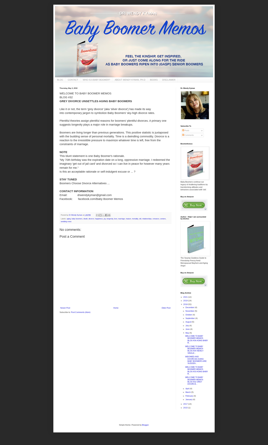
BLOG (60, 80)
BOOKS (154, 80)
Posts (186, 130)
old (140, 219)
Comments (189, 135)
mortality (135, 219)
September (190, 318)
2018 (185, 304)
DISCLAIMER (168, 80)
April (187, 389)
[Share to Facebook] (106, 215)
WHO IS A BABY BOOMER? (96, 80)
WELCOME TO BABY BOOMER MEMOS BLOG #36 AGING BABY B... (196, 339)
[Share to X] (103, 215)
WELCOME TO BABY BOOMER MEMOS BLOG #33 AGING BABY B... (196, 370)
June (187, 329)
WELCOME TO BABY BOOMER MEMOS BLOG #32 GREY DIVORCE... (194, 380)
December (190, 307)
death (85, 219)
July (187, 326)
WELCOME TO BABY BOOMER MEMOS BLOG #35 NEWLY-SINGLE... (194, 349)
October (189, 315)
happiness (99, 219)
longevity (110, 219)
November (190, 311)
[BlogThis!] (100, 215)
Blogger (145, 425)
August (188, 322)
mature (128, 219)
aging (69, 219)
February (189, 396)
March (188, 392)
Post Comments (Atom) (80, 312)
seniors (163, 219)
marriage (121, 219)
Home (115, 308)
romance (156, 219)
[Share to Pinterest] (109, 215)
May (187, 333)
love (115, 219)
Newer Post (65, 308)
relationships (147, 219)
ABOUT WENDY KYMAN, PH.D (130, 80)
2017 (185, 404)
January (189, 399)
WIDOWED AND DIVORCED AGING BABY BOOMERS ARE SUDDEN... (196, 360)
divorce (91, 219)
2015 (185, 408)
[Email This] (97, 215)
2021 (185, 297)
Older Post (166, 308)
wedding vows (66, 221)
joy (105, 219)
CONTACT (73, 80)
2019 (185, 301)
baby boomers (77, 219)
